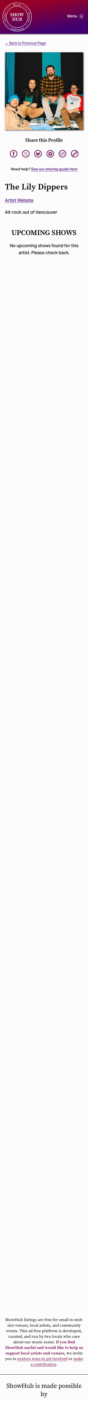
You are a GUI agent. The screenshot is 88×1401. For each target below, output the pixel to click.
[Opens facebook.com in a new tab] (13, 154)
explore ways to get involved (42, 1359)
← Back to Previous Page (25, 43)
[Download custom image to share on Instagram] (50, 154)
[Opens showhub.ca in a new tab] (38, 154)
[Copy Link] (74, 154)
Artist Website (19, 200)
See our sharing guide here (54, 169)
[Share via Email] (62, 154)
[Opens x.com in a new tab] (26, 154)
